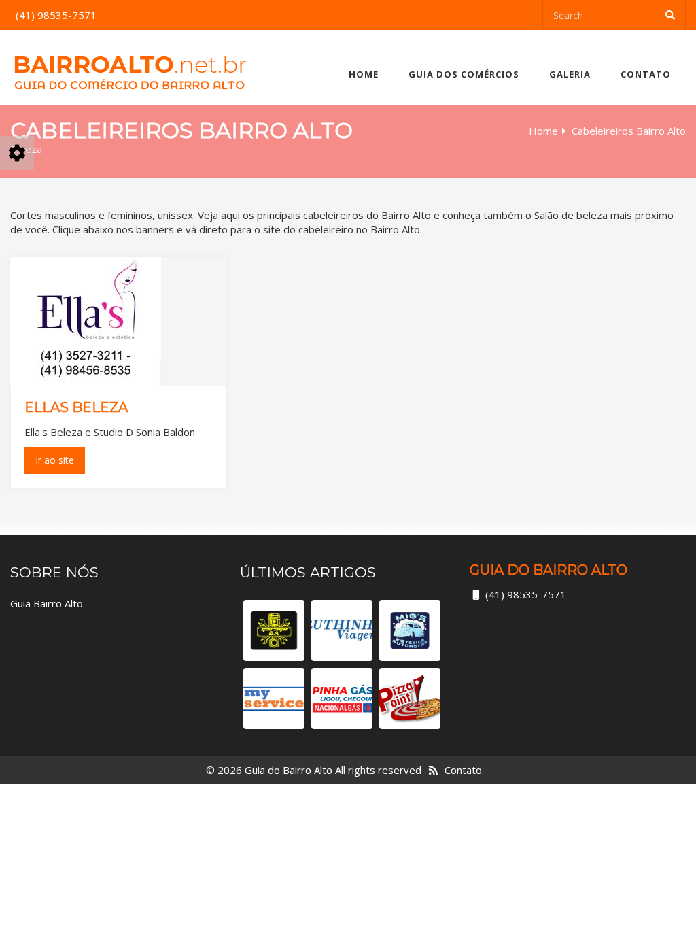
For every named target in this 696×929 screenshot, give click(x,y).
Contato (646, 74)
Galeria (570, 74)
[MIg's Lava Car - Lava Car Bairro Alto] (409, 630)
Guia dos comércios (463, 74)
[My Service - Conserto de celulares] (273, 698)
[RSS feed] (433, 770)
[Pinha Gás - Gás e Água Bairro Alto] (341, 698)
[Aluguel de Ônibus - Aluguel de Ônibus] (341, 630)
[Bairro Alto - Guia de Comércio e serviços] (130, 67)
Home (364, 74)
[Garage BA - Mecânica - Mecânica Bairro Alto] (273, 630)
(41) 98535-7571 (525, 594)
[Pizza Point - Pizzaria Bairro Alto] (409, 698)
